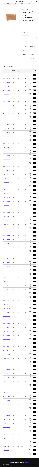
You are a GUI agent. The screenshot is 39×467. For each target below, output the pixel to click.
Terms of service (22, 464)
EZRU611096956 (6, 369)
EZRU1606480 (6, 243)
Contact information (33, 464)
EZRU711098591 (6, 109)
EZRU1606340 (6, 178)
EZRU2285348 (6, 423)
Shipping (23, 26)
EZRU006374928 (6, 166)
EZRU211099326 (6, 308)
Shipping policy (27, 464)
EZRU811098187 (6, 331)
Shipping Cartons (32, 3)
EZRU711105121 (6, 212)
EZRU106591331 (6, 136)
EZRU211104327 (6, 90)
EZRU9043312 (6, 438)
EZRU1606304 (6, 205)
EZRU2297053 (6, 128)
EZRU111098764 (6, 170)
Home (4, 3)
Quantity (23, 32)
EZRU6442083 (6, 270)
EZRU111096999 (6, 231)
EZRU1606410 (6, 362)
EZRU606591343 (6, 120)
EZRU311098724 (6, 197)
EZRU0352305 (6, 86)
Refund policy (12, 464)
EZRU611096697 (6, 316)
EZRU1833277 (6, 442)
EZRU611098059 (6, 335)
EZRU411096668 (6, 262)
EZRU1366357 (6, 216)
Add (34, 78)
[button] (2, 2)
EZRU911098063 (6, 327)
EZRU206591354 (6, 419)
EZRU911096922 (6, 415)
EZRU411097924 (6, 404)
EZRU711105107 (6, 132)
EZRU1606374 (6, 247)
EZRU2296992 (6, 94)
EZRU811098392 (6, 155)
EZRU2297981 (6, 105)
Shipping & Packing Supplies (11, 3)
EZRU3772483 (6, 450)
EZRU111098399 (6, 201)
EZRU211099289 (6, 323)
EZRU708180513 (6, 174)
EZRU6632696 (6, 434)
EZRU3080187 (6, 147)
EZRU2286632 (6, 373)
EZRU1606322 (6, 193)
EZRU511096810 (6, 143)
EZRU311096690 (6, 400)
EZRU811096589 (6, 266)
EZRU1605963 (6, 189)
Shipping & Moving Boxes (22, 3)
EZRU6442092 (6, 358)
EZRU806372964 (6, 396)
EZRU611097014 (6, 354)
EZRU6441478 (6, 151)
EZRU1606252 (6, 220)
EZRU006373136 (6, 388)
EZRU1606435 (6, 304)
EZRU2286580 (6, 254)
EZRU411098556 (6, 239)
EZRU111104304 (6, 346)
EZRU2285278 (6, 392)
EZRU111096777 (6, 342)
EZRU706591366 (6, 113)
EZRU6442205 (6, 224)
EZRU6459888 (6, 277)
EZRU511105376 (6, 427)
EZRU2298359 (6, 446)
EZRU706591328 (6, 101)
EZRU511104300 (6, 124)
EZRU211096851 (6, 300)
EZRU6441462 (6, 381)
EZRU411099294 (6, 312)
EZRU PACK (7, 464)
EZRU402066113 (6, 159)
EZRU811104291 (6, 350)
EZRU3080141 (6, 281)
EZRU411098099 (6, 235)
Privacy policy (17, 464)
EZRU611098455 (6, 377)
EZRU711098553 (6, 411)
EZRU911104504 (6, 82)
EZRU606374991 (6, 339)
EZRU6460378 (6, 182)
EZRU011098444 (6, 289)
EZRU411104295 (6, 293)
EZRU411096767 (6, 365)
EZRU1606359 (6, 285)
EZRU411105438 (6, 78)
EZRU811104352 (6, 97)
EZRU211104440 (6, 258)
